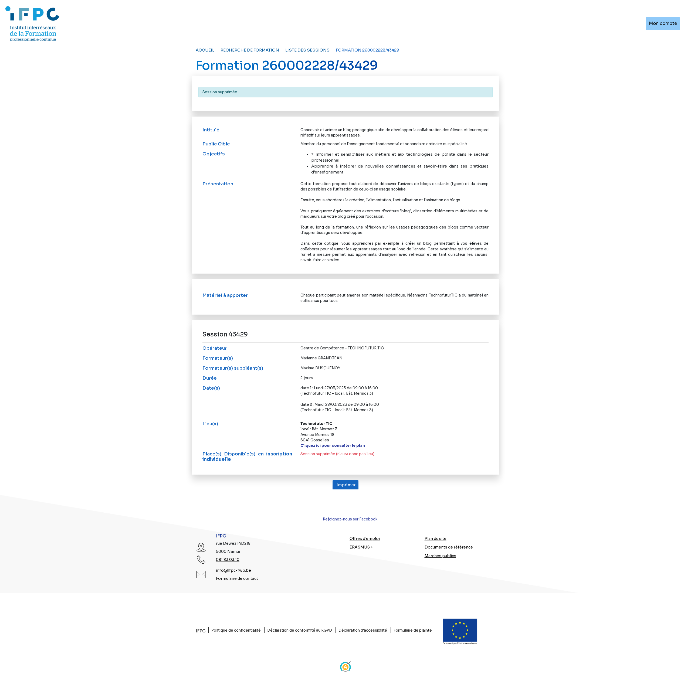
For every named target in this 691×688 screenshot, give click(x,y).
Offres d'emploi (365, 538)
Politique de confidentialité (236, 630)
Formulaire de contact (237, 578)
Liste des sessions (307, 50)
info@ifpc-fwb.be (233, 570)
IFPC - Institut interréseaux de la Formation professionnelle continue (32, 23)
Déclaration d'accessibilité (362, 630)
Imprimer (345, 484)
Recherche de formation (250, 50)
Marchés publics (440, 555)
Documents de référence (449, 547)
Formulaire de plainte (413, 630)
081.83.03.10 (227, 559)
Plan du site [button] (435, 538)
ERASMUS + (361, 547)
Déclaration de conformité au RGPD (299, 630)
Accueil (205, 50)
